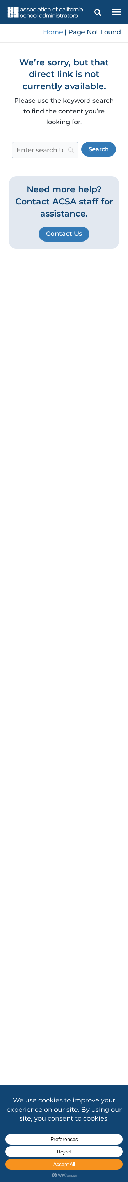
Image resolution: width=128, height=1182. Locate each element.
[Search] (97, 12)
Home (53, 32)
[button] (64, 234)
